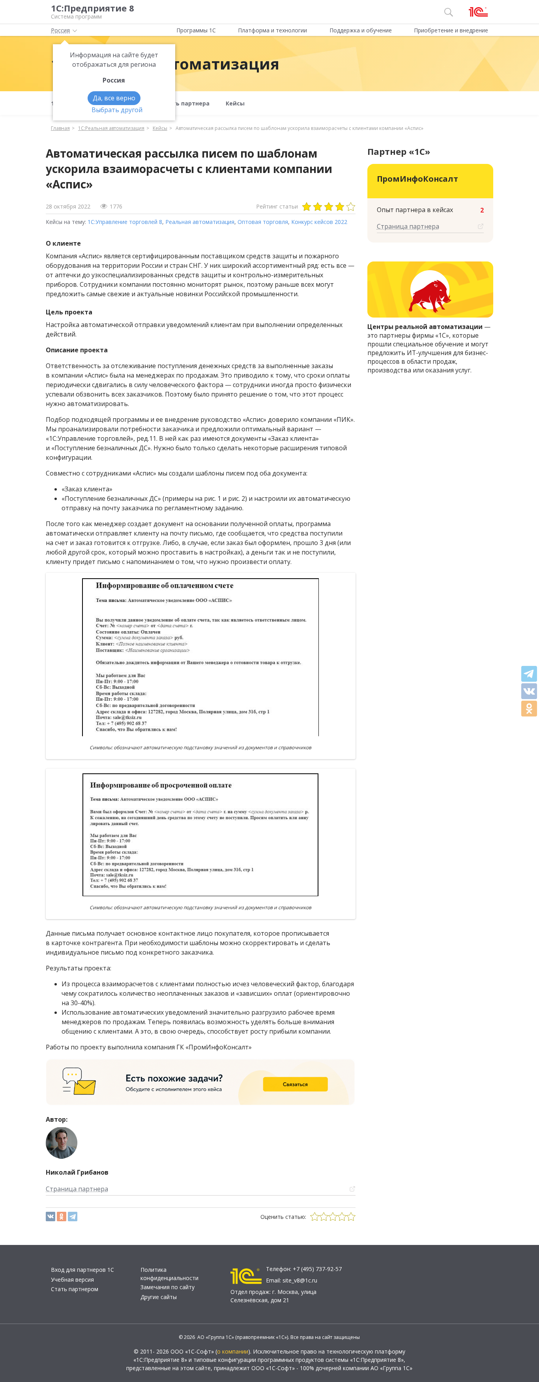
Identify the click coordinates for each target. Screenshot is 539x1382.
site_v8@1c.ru (300, 1280)
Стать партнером (74, 1289)
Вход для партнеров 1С (82, 1269)
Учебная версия (72, 1279)
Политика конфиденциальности (169, 1274)
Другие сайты (158, 1297)
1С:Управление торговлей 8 (125, 222)
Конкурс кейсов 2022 (319, 222)
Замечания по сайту (167, 1287)
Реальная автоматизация (199, 222)
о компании (232, 1351)
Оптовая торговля (263, 222)
